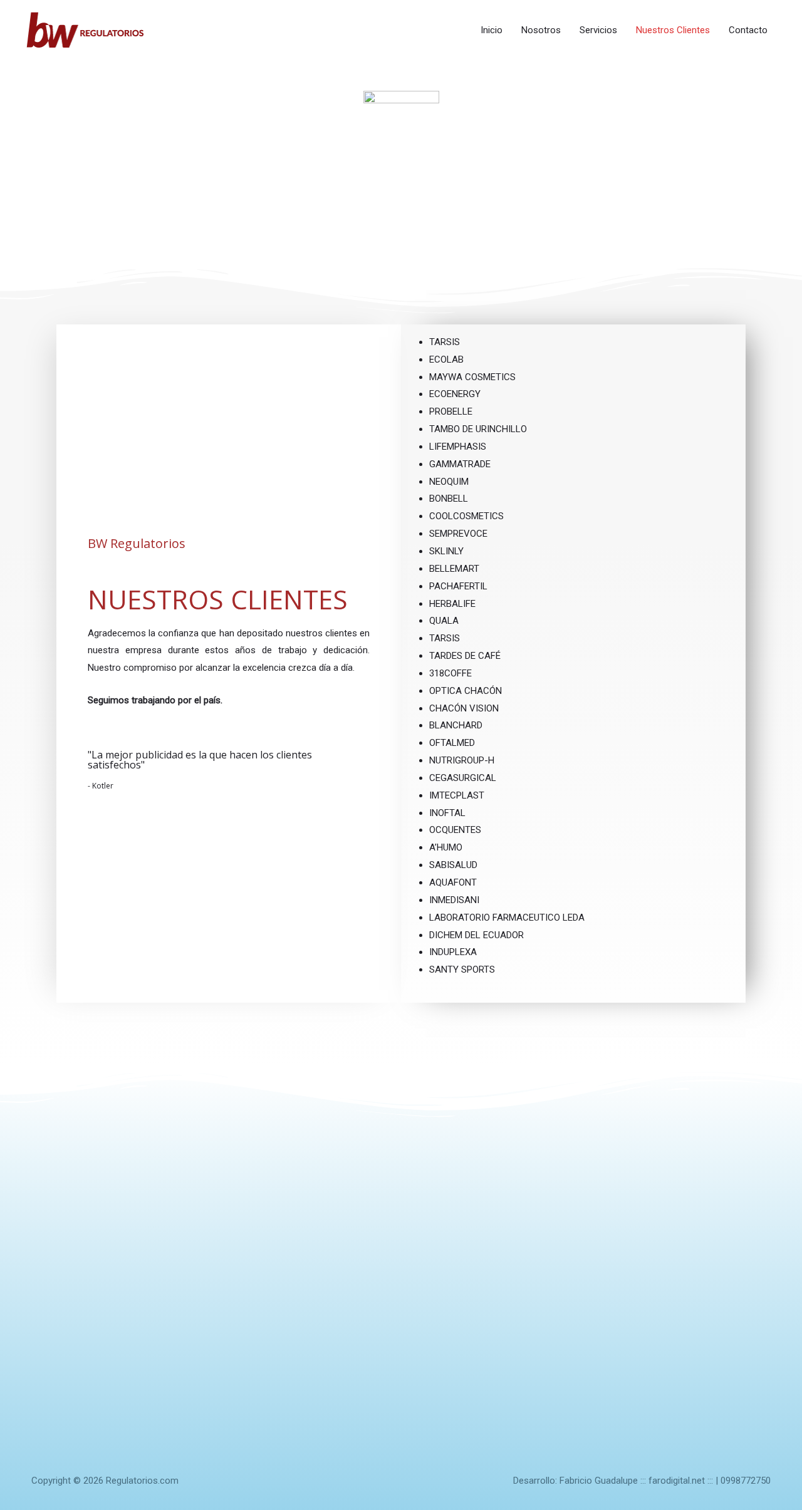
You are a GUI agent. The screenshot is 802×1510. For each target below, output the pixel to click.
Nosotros (541, 30)
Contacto (748, 30)
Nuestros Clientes (673, 30)
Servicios (598, 30)
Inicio (492, 30)
